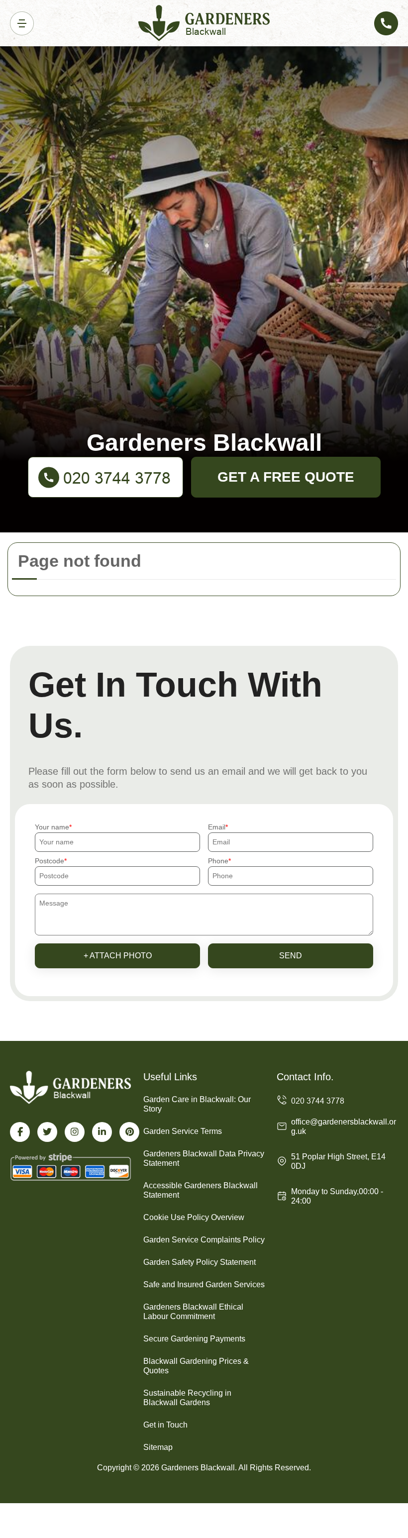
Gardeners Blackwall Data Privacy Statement (203, 1158)
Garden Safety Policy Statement (199, 1262)
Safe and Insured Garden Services (204, 1284)
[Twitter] (47, 1132)
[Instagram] (75, 1132)
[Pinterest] (129, 1132)
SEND (290, 955)
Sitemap (158, 1447)
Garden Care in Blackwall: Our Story (197, 1104)
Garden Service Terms (182, 1131)
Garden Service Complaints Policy (204, 1239)
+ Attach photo (118, 955)
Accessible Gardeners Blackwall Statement (200, 1190)
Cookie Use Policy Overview (193, 1217)
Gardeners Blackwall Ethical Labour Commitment (193, 1312)
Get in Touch (165, 1425)
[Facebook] (20, 1132)
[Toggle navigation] (22, 23)
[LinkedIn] (102, 1132)
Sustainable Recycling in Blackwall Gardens (187, 1398)
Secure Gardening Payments (194, 1338)
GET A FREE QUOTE (285, 477)
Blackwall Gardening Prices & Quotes (196, 1366)
